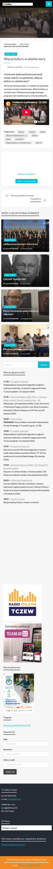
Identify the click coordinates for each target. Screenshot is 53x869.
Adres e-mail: (9, 760)
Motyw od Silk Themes (29, 865)
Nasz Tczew (24, 44)
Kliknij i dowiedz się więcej (13, 844)
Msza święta (16, 419)
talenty (35, 135)
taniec (8, 139)
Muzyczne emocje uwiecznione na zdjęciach (20, 312)
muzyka (32, 131)
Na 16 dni (26, 725)
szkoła (42, 131)
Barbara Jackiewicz (15, 67)
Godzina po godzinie (12, 725)
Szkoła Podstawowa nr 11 (16, 135)
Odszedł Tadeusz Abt (14, 279)
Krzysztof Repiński (11, 248)
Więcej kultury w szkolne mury (18, 142)
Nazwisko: (7, 749)
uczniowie (19, 139)
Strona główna (10, 44)
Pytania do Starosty (20, 446)
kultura (21, 131)
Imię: (5, 739)
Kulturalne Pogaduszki (21, 480)
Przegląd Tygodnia (19, 381)
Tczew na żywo (18, 499)
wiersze (39, 142)
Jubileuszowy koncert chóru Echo (20, 244)
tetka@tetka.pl (14, 799)
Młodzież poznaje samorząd (17, 349)
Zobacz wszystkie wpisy (26, 181)
